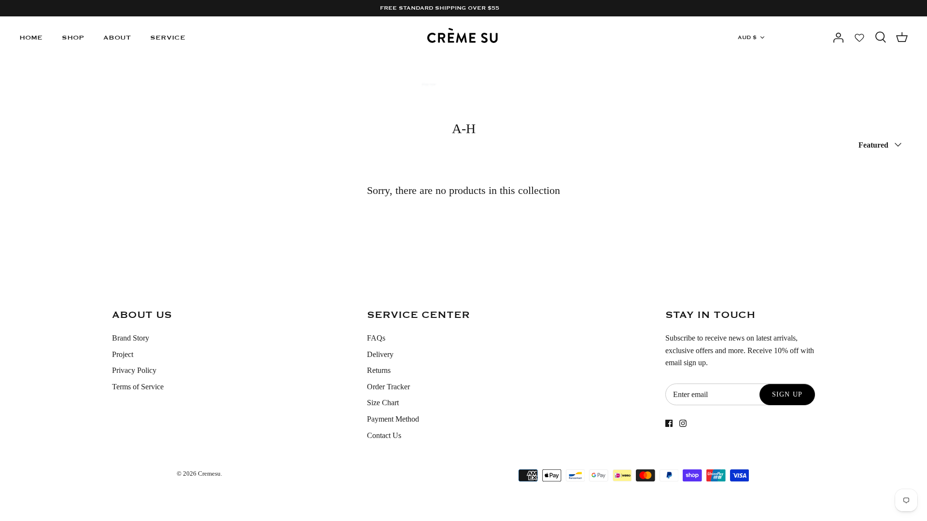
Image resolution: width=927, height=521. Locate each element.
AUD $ (747, 37)
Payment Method (393, 419)
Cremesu (209, 473)
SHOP (73, 37)
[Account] (838, 37)
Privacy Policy (134, 370)
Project (122, 354)
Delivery (380, 354)
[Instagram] (683, 423)
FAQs (376, 338)
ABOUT (117, 37)
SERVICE (167, 37)
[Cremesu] (463, 37)
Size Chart (383, 402)
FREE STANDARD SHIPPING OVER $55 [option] (439, 8)
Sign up (787, 394)
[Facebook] (669, 423)
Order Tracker (388, 387)
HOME (30, 37)
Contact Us (384, 435)
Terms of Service (138, 387)
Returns (379, 370)
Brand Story (130, 338)
